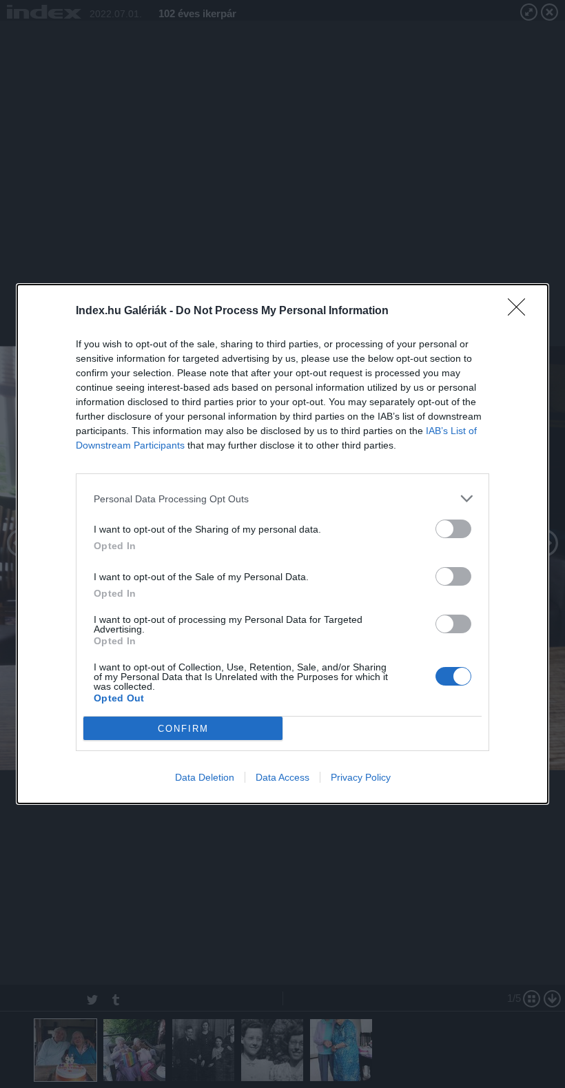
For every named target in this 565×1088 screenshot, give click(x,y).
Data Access (282, 777)
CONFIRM (183, 728)
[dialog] (282, 544)
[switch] (453, 529)
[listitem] (282, 498)
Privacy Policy (361, 777)
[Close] (521, 311)
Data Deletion (204, 777)
